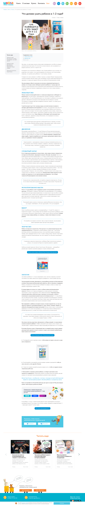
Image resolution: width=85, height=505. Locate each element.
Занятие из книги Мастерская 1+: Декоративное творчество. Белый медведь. (10, 66)
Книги (18, 3)
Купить (33, 3)
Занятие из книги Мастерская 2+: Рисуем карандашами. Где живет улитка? (12, 59)
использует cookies (25, 502)
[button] (79, 454)
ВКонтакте (45, 423)
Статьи (53, 17)
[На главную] (8, 3)
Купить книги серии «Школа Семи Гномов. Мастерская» (42, 252)
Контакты (41, 3)
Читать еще (42, 436)
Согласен (62, 503)
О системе (26, 3)
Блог (48, 3)
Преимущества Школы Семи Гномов (11, 71)
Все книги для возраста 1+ (42, 408)
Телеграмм (31, 423)
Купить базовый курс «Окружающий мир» (42, 335)
